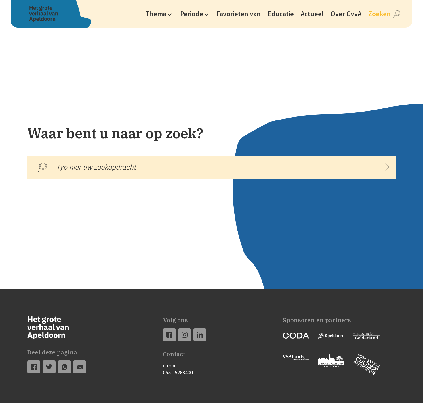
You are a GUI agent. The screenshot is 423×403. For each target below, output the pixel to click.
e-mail (169, 365)
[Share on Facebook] (34, 367)
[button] (158, 13)
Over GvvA (346, 13)
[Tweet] (49, 367)
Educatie (281, 13)
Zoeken (379, 13)
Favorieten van (238, 13)
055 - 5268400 (178, 372)
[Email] (80, 367)
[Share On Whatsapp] (64, 367)
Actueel (312, 13)
